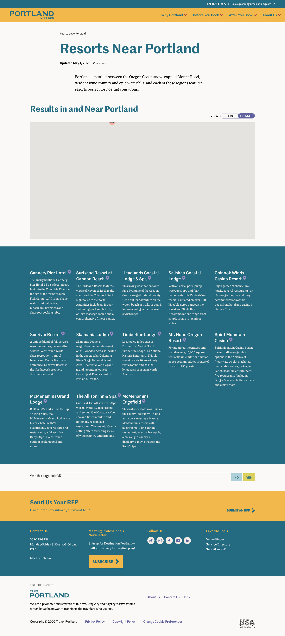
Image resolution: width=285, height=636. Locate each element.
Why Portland (172, 14)
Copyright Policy (124, 621)
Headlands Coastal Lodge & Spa (140, 276)
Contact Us (172, 597)
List (231, 116)
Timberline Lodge (139, 334)
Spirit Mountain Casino (230, 337)
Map (249, 116)
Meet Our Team (40, 558)
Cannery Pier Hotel (48, 273)
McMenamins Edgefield (135, 399)
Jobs (187, 597)
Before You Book (206, 14)
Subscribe (102, 561)
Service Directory (218, 544)
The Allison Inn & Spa (96, 396)
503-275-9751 (39, 539)
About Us (270, 14)
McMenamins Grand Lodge (49, 399)
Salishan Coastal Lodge (184, 276)
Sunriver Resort (45, 334)
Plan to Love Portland (73, 33)
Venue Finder (215, 539)
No (236, 477)
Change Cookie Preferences (163, 621)
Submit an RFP (238, 510)
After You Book (241, 14)
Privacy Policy (95, 621)
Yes (249, 477)
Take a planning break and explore (251, 4)
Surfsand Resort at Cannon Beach (94, 276)
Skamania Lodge (92, 334)
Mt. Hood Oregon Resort (185, 337)
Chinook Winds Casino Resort (229, 276)
